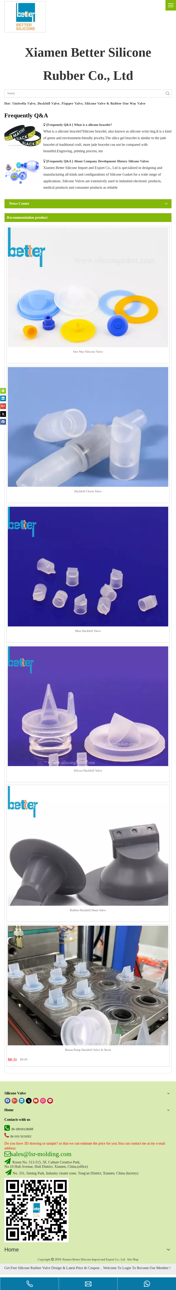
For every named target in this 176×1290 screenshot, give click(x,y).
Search (167, 93)
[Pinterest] (50, 1100)
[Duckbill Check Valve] (88, 447)
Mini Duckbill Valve (88, 631)
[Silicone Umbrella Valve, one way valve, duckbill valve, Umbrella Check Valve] (36, 1210)
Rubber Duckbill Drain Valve (88, 910)
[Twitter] (3, 413)
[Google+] (3, 406)
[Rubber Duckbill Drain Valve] (88, 866)
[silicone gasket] (25, 16)
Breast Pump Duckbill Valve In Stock (88, 1050)
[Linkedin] (3, 398)
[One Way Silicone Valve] (88, 307)
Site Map (132, 1259)
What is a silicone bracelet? (93, 125)
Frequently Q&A (59, 125)
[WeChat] (3, 390)
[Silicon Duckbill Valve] (88, 726)
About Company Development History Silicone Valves (111, 161)
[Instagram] (43, 1100)
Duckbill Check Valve (88, 491)
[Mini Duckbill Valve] (88, 586)
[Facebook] (3, 421)
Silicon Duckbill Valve (88, 770)
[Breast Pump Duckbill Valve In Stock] (88, 1005)
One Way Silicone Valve (88, 351)
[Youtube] (36, 1100)
